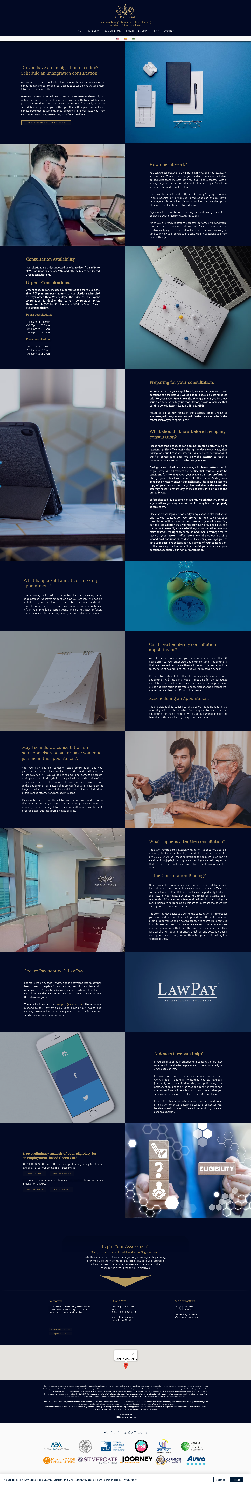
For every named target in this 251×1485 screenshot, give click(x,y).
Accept (236, 1479)
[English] (117, 38)
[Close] (247, 1479)
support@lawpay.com (70, 1004)
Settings (220, 1479)
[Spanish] (125, 38)
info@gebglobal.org (211, 713)
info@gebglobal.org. (178, 1396)
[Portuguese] (133, 38)
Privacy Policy (130, 1479)
